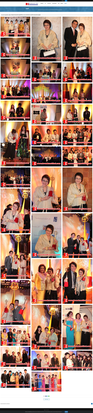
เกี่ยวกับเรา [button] (42, 3)
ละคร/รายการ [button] (49, 3)
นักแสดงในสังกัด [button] (54, 3)
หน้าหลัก (27, 9)
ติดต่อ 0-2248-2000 (34, 0)
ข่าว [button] (45, 3)
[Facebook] (45, 396)
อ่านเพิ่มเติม (63, 411)
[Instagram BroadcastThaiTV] (29, 0)
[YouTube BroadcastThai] (27, 0)
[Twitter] (47, 396)
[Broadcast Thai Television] (32, 4)
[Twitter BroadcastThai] (30, 0)
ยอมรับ (66, 411)
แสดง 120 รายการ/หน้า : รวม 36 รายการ (5, 403)
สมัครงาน (63, 0)
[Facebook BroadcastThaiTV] (26, 0)
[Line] (48, 396)
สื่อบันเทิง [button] (62, 3)
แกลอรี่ (30, 9)
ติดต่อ (66, 0)
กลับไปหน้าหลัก (46, 399)
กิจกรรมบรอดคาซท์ (34, 9)
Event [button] (58, 3)
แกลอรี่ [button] (65, 3)
